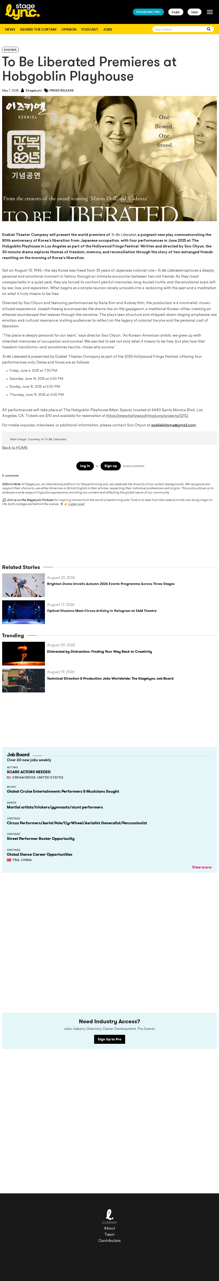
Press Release (62, 90)
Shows (10, 50)
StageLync (33, 90)
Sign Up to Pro (109, 1039)
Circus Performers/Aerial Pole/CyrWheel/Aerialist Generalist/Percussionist (77, 823)
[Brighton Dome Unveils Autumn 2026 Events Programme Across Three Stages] (24, 585)
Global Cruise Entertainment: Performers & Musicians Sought (63, 791)
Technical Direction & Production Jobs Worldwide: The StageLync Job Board (110, 678)
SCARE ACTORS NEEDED (29, 772)
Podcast (89, 29)
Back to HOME (15, 448)
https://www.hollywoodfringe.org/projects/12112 (147, 416)
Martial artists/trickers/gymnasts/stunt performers (55, 807)
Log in (85, 465)
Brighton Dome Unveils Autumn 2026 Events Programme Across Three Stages (111, 584)
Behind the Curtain (38, 29)
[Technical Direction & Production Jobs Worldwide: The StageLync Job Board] (24, 680)
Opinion (68, 29)
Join (194, 12)
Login (176, 12)
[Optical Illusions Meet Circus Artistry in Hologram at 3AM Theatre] (24, 612)
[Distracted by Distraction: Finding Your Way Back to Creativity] (24, 654)
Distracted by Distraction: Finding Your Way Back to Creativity (99, 651)
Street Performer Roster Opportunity (41, 838)
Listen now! (76, 504)
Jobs (107, 29)
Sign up (110, 465)
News (10, 29)
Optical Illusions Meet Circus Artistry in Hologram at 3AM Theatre (102, 611)
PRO (148, 12)
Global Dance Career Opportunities (39, 854)
